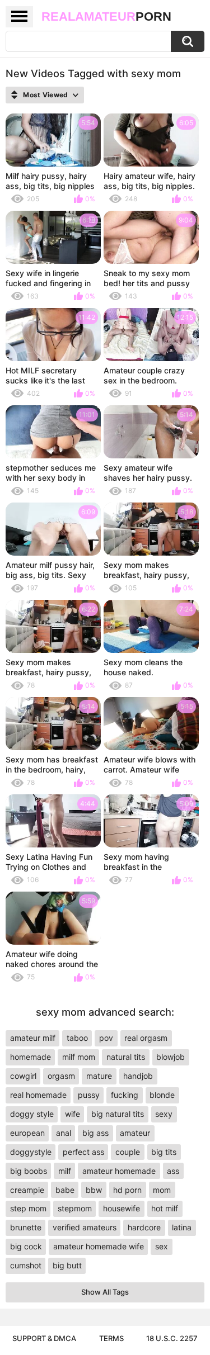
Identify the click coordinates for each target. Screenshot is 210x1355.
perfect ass (83, 1152)
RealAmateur (106, 16)
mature (99, 1076)
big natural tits (117, 1114)
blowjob (170, 1057)
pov (106, 1038)
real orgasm (145, 1038)
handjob (138, 1076)
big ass (95, 1133)
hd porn (127, 1190)
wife (72, 1114)
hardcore (144, 1227)
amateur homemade (119, 1171)
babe (64, 1190)
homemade (30, 1057)
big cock (26, 1246)
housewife (121, 1208)
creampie (27, 1190)
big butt (67, 1265)
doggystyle (31, 1152)
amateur (135, 1133)
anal (63, 1133)
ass (173, 1171)
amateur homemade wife (98, 1246)
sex (161, 1246)
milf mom (78, 1057)
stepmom (75, 1208)
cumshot (25, 1265)
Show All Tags (105, 1291)
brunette (25, 1227)
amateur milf (32, 1038)
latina (182, 1227)
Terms (111, 1338)
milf (64, 1171)
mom (162, 1190)
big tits (163, 1152)
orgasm (61, 1076)
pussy (89, 1095)
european (27, 1133)
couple (127, 1152)
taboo (77, 1038)
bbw (94, 1190)
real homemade (38, 1095)
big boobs (28, 1171)
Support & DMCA (44, 1338)
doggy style (32, 1114)
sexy (163, 1114)
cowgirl (23, 1076)
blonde (162, 1095)
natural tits (125, 1057)
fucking (124, 1095)
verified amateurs (84, 1227)
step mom (28, 1208)
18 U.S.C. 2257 (172, 1338)
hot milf (164, 1208)
